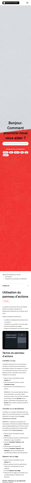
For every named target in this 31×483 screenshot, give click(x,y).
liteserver (6, 152)
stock (11, 152)
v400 (26, 152)
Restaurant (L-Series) (11, 2)
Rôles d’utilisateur (18, 430)
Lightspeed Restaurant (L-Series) (11, 274)
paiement (17, 152)
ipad (22, 152)
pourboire (6, 155)
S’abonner (6, 301)
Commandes (8, 276)
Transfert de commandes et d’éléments (16, 278)
